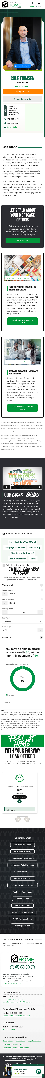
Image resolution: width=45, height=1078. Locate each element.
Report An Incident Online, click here (16, 1016)
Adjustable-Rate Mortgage (22, 865)
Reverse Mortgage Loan (22, 912)
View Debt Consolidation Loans (22, 408)
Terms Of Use (20, 1041)
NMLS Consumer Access (12, 983)
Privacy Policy (8, 1041)
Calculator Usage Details (17, 565)
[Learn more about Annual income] (42, 590)
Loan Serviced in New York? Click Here (17, 1002)
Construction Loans (22, 845)
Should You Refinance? (22, 553)
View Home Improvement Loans (22, 321)
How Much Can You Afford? (22, 542)
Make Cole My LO (23, 66)
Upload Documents (22, 99)
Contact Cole (22, 240)
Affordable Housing (22, 852)
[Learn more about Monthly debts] (42, 609)
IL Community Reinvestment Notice (16, 1047)
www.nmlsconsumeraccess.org (15, 1060)
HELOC (33, 559)
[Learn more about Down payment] (42, 599)
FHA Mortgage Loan (22, 878)
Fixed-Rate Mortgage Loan (22, 885)
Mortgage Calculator (15, 548)
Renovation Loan (22, 905)
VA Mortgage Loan (22, 926)
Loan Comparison (17, 559)
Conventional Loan (22, 872)
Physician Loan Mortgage (23, 858)
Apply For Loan (22, 92)
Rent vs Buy (34, 548)
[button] (38, 4)
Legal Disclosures (34, 1041)
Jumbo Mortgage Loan (22, 892)
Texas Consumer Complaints (13, 1044)
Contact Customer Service (13, 999)
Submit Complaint (9, 1029)
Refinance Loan (22, 899)
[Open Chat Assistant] (38, 1071)
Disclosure (7, 703)
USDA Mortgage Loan (22, 919)
